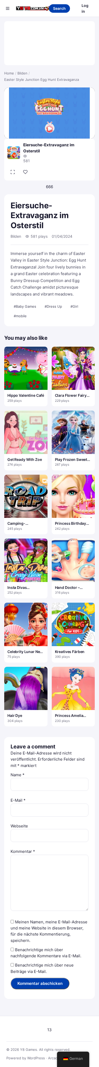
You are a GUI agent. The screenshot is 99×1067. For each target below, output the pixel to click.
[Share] (25, 172)
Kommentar (23, 851)
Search (59, 8)
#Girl (74, 306)
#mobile (20, 316)
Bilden (22, 73)
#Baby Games (25, 306)
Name (18, 774)
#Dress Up (53, 306)
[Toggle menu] (7, 8)
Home (9, 73)
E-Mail (18, 800)
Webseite (19, 825)
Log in (85, 8)
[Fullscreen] (12, 172)
